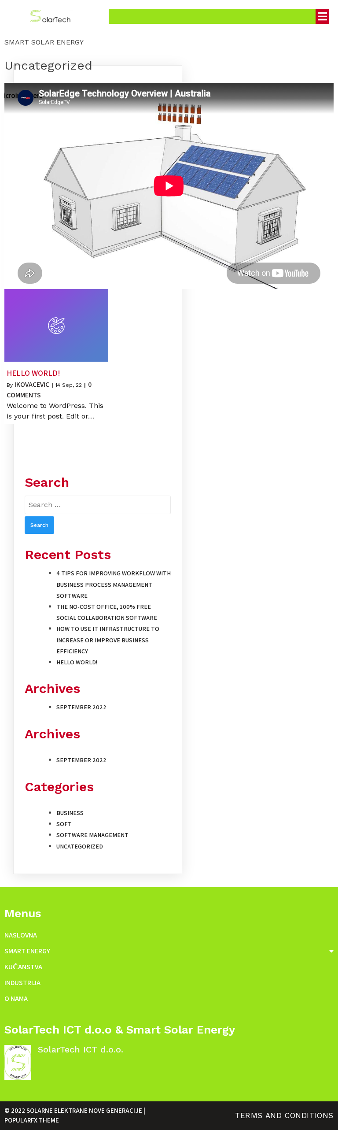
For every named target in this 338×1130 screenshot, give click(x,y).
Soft (64, 824)
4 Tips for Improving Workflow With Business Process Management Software (113, 584)
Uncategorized (79, 846)
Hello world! (76, 662)
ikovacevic (32, 384)
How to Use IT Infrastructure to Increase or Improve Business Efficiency (107, 640)
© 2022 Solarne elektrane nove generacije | (74, 1110)
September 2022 (81, 707)
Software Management (92, 835)
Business (70, 813)
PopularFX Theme (31, 1120)
